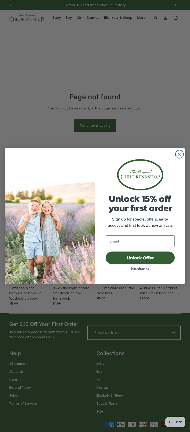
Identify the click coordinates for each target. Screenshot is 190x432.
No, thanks (140, 268)
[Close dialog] (179, 154)
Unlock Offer (140, 257)
